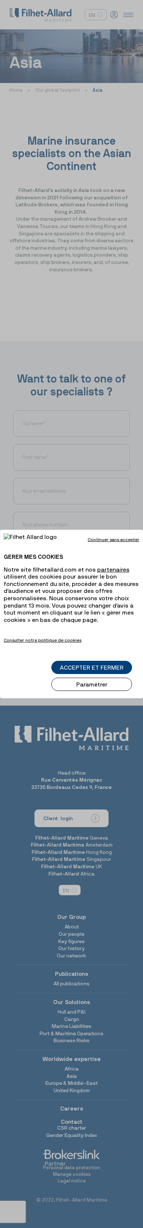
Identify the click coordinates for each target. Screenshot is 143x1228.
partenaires (113, 569)
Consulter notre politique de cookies (42, 640)
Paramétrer (91, 684)
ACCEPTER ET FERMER (92, 667)
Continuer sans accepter (113, 539)
